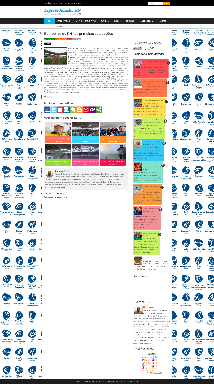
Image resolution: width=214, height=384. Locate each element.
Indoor (117, 21)
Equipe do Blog (146, 21)
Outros (70, 39)
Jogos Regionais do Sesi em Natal (153, 258)
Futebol (105, 21)
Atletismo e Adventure (86, 21)
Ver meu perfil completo (142, 344)
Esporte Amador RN (62, 10)
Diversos (130, 21)
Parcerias (66, 3)
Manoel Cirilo (150, 307)
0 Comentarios (77, 39)
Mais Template (129, 381)
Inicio (60, 3)
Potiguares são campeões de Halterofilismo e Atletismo (151, 211)
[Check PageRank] (151, 355)
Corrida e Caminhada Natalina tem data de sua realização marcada (150, 235)
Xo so (136, 381)
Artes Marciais (63, 21)
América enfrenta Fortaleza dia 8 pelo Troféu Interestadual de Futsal (152, 166)
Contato (73, 3)
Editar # (80, 3)
